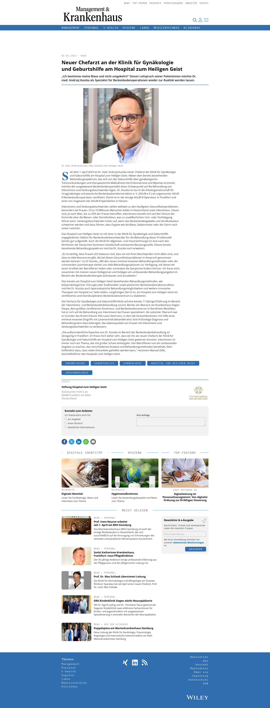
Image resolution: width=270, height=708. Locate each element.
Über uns (201, 672)
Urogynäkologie (76, 372)
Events (204, 3)
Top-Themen (139, 3)
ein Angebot (74, 419)
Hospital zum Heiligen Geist (173, 363)
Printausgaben (173, 3)
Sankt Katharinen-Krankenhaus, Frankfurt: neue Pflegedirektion (114, 554)
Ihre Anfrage (143, 415)
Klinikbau (192, 27)
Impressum (200, 675)
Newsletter (199, 656)
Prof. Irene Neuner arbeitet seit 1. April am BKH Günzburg (112, 523)
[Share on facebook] (64, 442)
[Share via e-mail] (93, 442)
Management (71, 27)
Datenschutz (198, 679)
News (127, 3)
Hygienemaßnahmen (125, 493)
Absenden (195, 549)
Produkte (155, 3)
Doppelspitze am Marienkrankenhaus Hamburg (123, 628)
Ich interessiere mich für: (78, 415)
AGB (205, 683)
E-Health (111, 27)
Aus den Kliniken (116, 624)
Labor (144, 27)
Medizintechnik (166, 27)
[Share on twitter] (71, 442)
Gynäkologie (133, 363)
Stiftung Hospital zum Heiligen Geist (84, 387)
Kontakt (202, 664)
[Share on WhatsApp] (86, 442)
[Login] (200, 19)
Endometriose (75, 363)
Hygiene (129, 27)
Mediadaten (199, 668)
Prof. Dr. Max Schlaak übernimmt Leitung (120, 576)
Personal (91, 27)
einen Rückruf (75, 423)
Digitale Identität (72, 493)
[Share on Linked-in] (79, 442)
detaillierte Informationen (81, 427)
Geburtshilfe (104, 363)
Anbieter (191, 3)
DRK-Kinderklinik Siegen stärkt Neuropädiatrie (123, 600)
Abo (205, 660)
